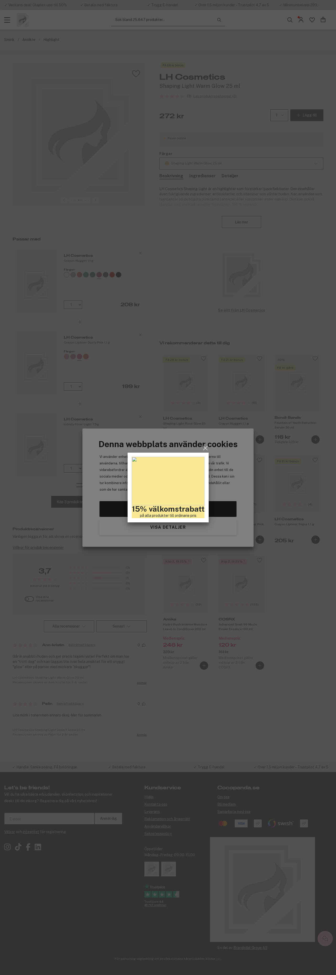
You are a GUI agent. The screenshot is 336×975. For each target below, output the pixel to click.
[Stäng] (205, 448)
